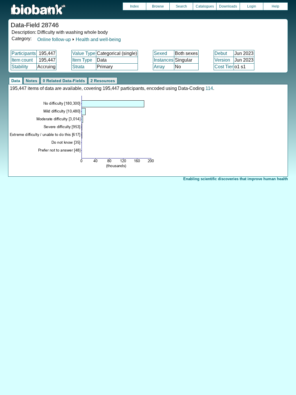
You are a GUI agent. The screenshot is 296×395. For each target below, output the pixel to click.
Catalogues (205, 6)
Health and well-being (98, 39)
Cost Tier (223, 66)
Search (181, 6)
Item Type (82, 60)
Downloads (228, 6)
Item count (22, 60)
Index (134, 6)
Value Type (83, 53)
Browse (158, 6)
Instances (163, 60)
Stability (20, 66)
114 (209, 88)
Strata (78, 66)
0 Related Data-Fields (64, 80)
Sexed (160, 53)
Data (15, 80)
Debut (220, 53)
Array (159, 66)
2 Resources (102, 80)
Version (222, 60)
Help (275, 6)
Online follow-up (54, 39)
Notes (31, 80)
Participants (24, 53)
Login (251, 6)
